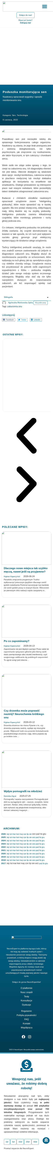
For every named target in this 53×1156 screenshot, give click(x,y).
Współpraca (26, 1027)
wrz (33, 837)
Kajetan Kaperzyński (12, 576)
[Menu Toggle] (44, 6)
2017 (3, 863)
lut (11, 834)
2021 (3, 850)
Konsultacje (26, 1000)
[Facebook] (23, 1036)
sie (30, 834)
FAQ (26, 1019)
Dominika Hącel (10, 796)
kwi (17, 834)
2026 (3, 834)
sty (8, 834)
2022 (3, 847)
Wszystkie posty (40, 303)
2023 (3, 844)
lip (28, 834)
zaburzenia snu (14, 306)
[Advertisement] (26, 55)
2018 (3, 860)
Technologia (22, 115)
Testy (26, 996)
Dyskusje (26, 1005)
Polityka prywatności (26, 1015)
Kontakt (26, 1023)
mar (14, 834)
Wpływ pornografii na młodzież (23, 791)
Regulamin (26, 1011)
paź (37, 837)
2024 (3, 840)
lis (40, 837)
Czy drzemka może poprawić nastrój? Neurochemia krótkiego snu (24, 714)
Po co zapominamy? (16, 641)
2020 (3, 853)
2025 (3, 837)
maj (21, 834)
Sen (14, 115)
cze (24, 834)
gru (43, 837)
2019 (3, 857)
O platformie (26, 988)
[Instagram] (29, 1036)
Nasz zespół (26, 992)
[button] (8, 319)
